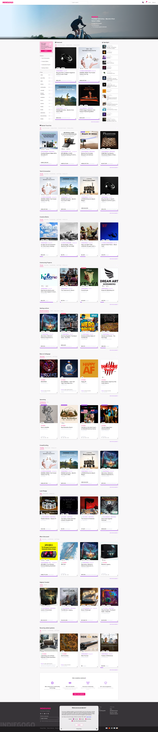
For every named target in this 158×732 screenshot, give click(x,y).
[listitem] (46, 74)
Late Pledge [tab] (58, 173)
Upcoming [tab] (46, 173)
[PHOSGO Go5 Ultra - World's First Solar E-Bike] (65, 95)
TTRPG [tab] (51, 310)
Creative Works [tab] (69, 44)
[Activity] (146, 2)
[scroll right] (99, 45)
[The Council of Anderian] (89, 505)
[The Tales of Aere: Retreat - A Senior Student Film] (69, 505)
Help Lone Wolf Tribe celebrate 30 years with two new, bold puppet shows (89, 246)
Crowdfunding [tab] (52, 173)
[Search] (71, 2)
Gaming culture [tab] (70, 128)
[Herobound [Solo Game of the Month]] (89, 323)
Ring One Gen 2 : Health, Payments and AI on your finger (108, 200)
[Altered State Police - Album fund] (109, 231)
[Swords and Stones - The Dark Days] (109, 323)
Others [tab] (62, 310)
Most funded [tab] (47, 447)
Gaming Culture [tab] (76, 44)
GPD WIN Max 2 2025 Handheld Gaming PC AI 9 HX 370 (68, 155)
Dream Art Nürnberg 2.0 (107, 290)
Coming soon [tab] (43, 402)
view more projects (95, 121)
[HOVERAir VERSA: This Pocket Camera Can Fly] (89, 57)
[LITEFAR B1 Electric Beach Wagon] (89, 186)
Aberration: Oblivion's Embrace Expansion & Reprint (46, 337)
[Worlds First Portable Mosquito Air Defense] (89, 140)
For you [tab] (41, 173)
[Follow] (42, 377)
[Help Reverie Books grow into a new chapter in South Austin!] (49, 277)
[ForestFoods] (89, 277)
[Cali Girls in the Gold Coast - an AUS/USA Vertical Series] (89, 414)
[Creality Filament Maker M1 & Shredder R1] (49, 140)
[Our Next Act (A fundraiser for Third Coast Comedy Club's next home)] (49, 231)
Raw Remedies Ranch (67, 427)
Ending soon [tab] (65, 173)
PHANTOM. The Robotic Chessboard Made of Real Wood (108, 155)
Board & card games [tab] (44, 310)
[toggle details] (76, 82)
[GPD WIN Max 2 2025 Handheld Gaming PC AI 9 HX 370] (69, 140)
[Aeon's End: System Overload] (109, 505)
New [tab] (48, 402)
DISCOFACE (44, 381)
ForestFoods (84, 290)
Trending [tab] (42, 447)
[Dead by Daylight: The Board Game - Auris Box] (69, 323)
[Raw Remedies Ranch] (69, 414)
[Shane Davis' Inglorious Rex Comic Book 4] (109, 368)
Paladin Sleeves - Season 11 (48, 518)
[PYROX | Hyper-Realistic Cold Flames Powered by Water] (89, 95)
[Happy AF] (89, 368)
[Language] (143, 2)
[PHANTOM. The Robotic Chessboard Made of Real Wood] (109, 140)
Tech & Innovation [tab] (61, 44)
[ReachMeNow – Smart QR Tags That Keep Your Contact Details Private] (69, 368)
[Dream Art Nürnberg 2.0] (109, 277)
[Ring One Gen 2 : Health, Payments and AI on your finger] (65, 57)
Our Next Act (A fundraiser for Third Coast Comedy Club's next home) (48, 246)
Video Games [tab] (57, 310)
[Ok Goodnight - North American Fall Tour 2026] (69, 231)
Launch (46, 50)
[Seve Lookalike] (49, 414)
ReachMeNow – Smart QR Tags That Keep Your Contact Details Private (68, 383)
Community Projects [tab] (62, 128)
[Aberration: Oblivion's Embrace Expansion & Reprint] (49, 323)
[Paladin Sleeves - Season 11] (49, 505)
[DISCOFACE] (49, 368)
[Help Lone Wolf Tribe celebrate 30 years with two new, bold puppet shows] (89, 231)
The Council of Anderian (87, 518)
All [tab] (55, 44)
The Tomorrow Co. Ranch (67, 290)
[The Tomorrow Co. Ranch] (69, 277)
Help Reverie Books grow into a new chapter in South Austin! (48, 292)
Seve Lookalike (45, 427)
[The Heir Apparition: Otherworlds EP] (109, 414)
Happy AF (83, 381)
